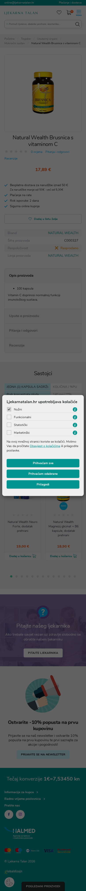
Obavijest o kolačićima (45, 446)
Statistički (20, 425)
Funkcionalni (22, 417)
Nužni (18, 409)
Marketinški (22, 433)
